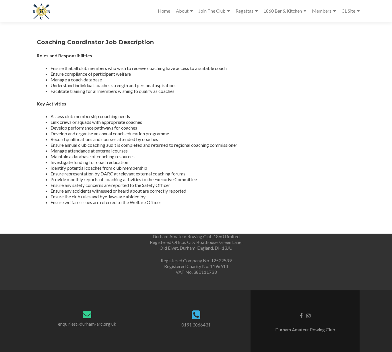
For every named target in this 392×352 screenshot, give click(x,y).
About (182, 10)
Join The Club (212, 10)
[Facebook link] (301, 315)
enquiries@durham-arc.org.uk (87, 323)
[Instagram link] (308, 315)
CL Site (348, 10)
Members (321, 10)
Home (164, 10)
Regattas (244, 10)
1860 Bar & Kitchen (282, 10)
